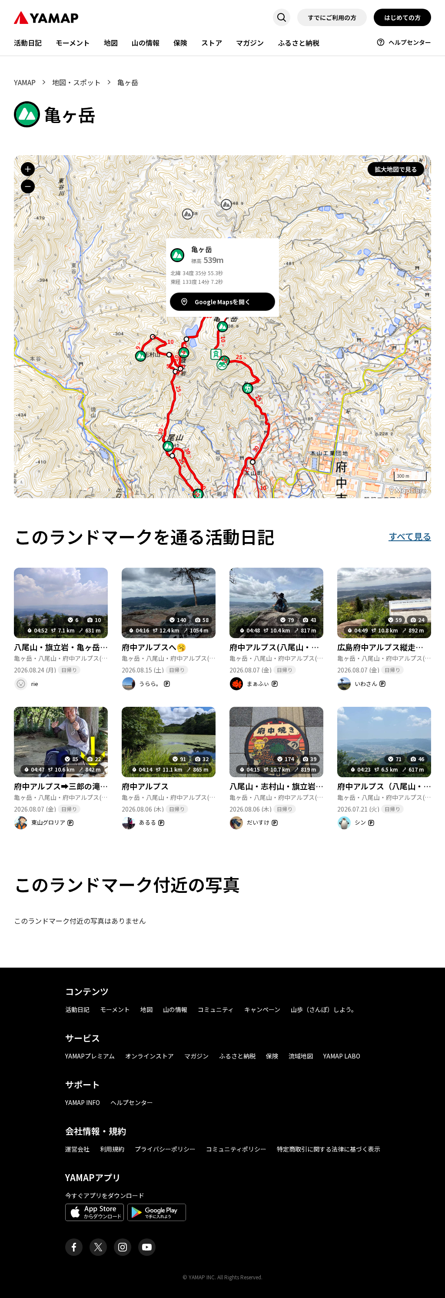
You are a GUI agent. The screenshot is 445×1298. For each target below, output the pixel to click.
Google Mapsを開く (223, 301)
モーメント (73, 42)
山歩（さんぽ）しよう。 (324, 1009)
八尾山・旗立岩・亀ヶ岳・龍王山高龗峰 (84, 646)
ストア (211, 42)
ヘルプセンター (410, 42)
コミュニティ (216, 1009)
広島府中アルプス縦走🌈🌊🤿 (390, 646)
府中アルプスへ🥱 (154, 646)
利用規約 (112, 1149)
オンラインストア (149, 1056)
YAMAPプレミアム (90, 1056)
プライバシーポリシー (165, 1149)
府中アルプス (145, 786)
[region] (222, 326)
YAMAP (25, 82)
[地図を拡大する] (28, 169)
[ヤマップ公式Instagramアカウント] (122, 1247)
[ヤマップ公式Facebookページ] (74, 1247)
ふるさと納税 (298, 42)
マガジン (250, 42)
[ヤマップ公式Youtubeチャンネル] (147, 1247)
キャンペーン (262, 1009)
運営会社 (77, 1149)
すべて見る (410, 536)
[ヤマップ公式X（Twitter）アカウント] (98, 1247)
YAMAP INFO (82, 1102)
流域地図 (301, 1056)
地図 (111, 42)
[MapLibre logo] (408, 491)
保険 (180, 42)
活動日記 (28, 42)
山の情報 (145, 42)
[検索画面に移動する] (281, 17)
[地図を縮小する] (28, 186)
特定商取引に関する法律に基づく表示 (328, 1149)
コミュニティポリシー (236, 1149)
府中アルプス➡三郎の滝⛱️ (62, 786)
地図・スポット (76, 82)
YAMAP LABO (341, 1056)
